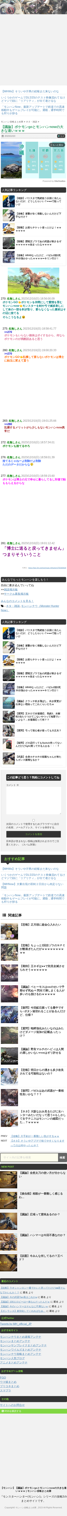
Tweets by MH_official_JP (16, 1323)
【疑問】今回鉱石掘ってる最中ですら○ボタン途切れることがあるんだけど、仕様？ (42, 1011)
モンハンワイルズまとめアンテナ (20, 1349)
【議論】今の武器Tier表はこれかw (18, 1297)
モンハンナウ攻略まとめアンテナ (20, 1354)
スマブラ (5, 1390)
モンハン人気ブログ (12, 1358)
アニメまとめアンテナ (13, 1362)
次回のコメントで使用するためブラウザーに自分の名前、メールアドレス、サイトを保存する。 (32, 826)
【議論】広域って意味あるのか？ (39, 1214)
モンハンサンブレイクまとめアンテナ (23, 1345)
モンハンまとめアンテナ (15, 1341)
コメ (61, 136)
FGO (3, 1377)
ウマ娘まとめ (8, 1381)
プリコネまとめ (9, 1386)
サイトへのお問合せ (12, 1405)
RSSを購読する (12, 1411)
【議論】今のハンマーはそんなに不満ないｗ (24, 1306)
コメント (12, 785)
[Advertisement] (33, 48)
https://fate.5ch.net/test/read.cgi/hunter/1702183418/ (47, 568)
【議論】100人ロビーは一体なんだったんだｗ (25, 1301)
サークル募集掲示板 (16, 593)
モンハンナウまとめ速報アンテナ (20, 1336)
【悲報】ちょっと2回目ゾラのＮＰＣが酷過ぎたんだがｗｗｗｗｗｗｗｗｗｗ (42, 949)
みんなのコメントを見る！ (17, 601)
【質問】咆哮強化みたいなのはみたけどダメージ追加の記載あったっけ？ (42, 1032)
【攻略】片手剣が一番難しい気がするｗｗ (34, 1136)
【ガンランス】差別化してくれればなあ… (23, 1311)
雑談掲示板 (11, 589)
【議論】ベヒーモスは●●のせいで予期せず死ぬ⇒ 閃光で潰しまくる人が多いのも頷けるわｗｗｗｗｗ (42, 990)
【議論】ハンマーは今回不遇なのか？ (42, 1235)
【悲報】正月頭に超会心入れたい (40, 924)
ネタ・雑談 (13, 606)
